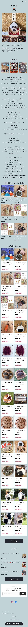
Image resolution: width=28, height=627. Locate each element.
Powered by (12, 619)
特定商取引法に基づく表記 (8, 613)
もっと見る (14, 541)
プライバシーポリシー (7, 611)
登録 (23, 593)
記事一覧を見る (14, 579)
